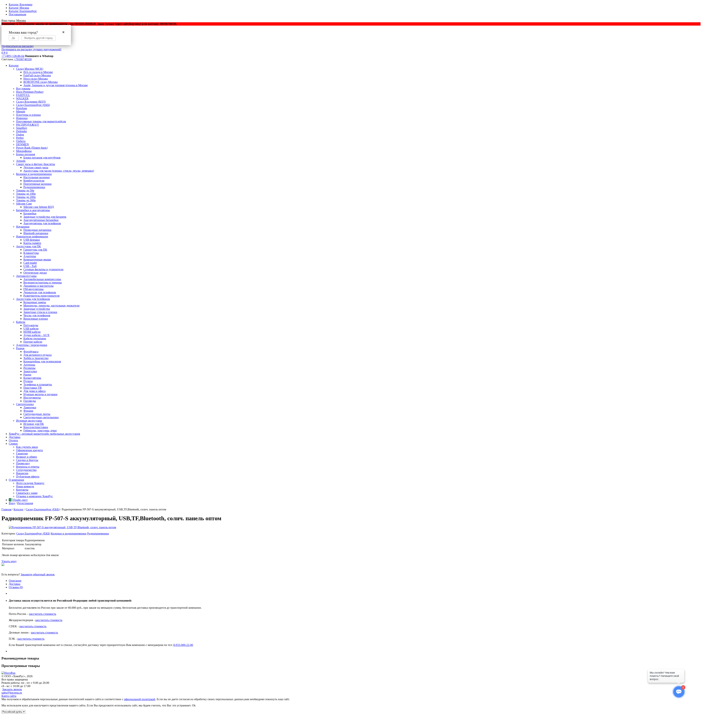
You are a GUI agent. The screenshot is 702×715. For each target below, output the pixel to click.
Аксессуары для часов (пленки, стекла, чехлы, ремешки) (58, 170)
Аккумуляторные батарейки (40, 220)
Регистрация (25, 503)
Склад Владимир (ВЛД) (31, 101)
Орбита (20, 141)
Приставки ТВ (32, 387)
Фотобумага (30, 351)
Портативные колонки (37, 183)
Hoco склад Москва (35, 78)
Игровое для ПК (33, 423)
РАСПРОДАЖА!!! (27, 124)
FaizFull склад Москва (37, 75)
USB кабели (31, 328)
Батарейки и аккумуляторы (33, 210)
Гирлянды (29, 400)
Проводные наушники (37, 229)
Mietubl (20, 111)
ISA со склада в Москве (38, 72)
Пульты (28, 381)
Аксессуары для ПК (28, 246)
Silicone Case (24, 203)
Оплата (13, 440)
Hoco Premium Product (29, 91)
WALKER (22, 98)
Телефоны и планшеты (37, 384)
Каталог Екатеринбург (23, 11)
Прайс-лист (20, 499)
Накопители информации (32, 236)
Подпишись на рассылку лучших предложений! (31, 49)
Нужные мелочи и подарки (40, 394)
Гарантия (22, 453)
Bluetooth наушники (35, 233)
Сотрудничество (26, 469)
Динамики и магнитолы (38, 285)
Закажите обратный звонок (38, 574)
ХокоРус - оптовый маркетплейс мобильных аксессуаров (44, 433)
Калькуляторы (32, 377)
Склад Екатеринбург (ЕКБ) (33, 105)
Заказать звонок (12, 689)
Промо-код (23, 463)
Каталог (14, 65)
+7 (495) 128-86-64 (12, 56)
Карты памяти (32, 243)
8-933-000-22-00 (183, 644)
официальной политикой (139, 699)
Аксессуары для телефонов (33, 299)
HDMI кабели (32, 331)
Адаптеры (29, 256)
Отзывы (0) (16, 587)
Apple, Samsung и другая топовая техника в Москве (55, 85)
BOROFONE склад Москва (40, 81)
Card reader (30, 262)
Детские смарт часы (35, 167)
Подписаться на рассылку (17, 46)
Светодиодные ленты (36, 414)
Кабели (20, 322)
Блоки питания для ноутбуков (42, 157)
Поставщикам (17, 14)
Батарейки (29, 213)
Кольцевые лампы (34, 302)
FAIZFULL (23, 95)
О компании (16, 479)
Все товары (23, 88)
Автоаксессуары (26, 275)
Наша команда (25, 486)
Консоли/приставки (35, 427)
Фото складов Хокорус (30, 483)
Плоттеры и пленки (28, 114)
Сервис (13, 443)
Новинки (22, 118)
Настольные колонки (36, 177)
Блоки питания (25, 154)
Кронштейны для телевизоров (42, 361)
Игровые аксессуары (29, 420)
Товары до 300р (26, 200)
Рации (27, 374)
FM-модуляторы (33, 289)
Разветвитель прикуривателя (41, 295)
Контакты (22, 489)
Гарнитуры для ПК (35, 249)
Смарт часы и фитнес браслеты (35, 164)
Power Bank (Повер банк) (32, 147)
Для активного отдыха (37, 354)
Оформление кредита (29, 450)
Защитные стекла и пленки (40, 312)
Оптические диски (35, 272)
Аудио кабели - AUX (36, 335)
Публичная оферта (27, 476)
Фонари (28, 410)
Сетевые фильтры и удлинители (43, 269)
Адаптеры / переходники (31, 345)
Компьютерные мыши (37, 259)
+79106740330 (23, 59)
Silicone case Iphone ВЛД (38, 206)
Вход (12, 503)
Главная (6, 509)
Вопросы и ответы (27, 466)
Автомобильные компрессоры (42, 279)
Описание (15, 580)
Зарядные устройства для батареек (44, 216)
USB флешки (31, 239)
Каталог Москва (19, 7)
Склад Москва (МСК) (29, 68)
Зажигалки (30, 371)
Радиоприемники (34, 187)
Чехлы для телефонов (36, 315)
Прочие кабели (32, 341)
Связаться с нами (26, 493)
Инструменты (32, 397)
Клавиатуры (31, 252)
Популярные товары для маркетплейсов (41, 121)
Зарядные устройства (36, 308)
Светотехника (25, 404)
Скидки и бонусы (27, 460)
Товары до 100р (26, 193)
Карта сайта (8, 695)
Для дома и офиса (34, 391)
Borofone (21, 108)
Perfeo (20, 137)
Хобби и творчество (35, 358)
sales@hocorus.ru (11, 692)
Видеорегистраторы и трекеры (42, 282)
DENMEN (22, 144)
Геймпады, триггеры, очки (40, 430)
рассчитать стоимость (42, 613)
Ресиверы (29, 368)
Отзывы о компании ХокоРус (34, 496)
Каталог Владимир (20, 4)
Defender (21, 131)
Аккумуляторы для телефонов (42, 223)
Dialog (20, 134)
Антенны (29, 364)
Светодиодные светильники (41, 417)
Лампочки (29, 407)
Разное (20, 348)
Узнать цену (9, 561)
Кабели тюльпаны (34, 338)
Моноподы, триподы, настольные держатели (51, 305)
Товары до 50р (25, 190)
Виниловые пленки (35, 318)
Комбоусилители (33, 180)
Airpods (20, 160)
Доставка (14, 437)
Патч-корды (30, 325)
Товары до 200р (26, 197)
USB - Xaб (30, 266)
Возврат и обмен (26, 456)
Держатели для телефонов (39, 292)
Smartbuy (21, 128)
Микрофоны (24, 151)
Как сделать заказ (27, 446)
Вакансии (22, 473)
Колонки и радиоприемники (34, 174)
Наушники (22, 226)
